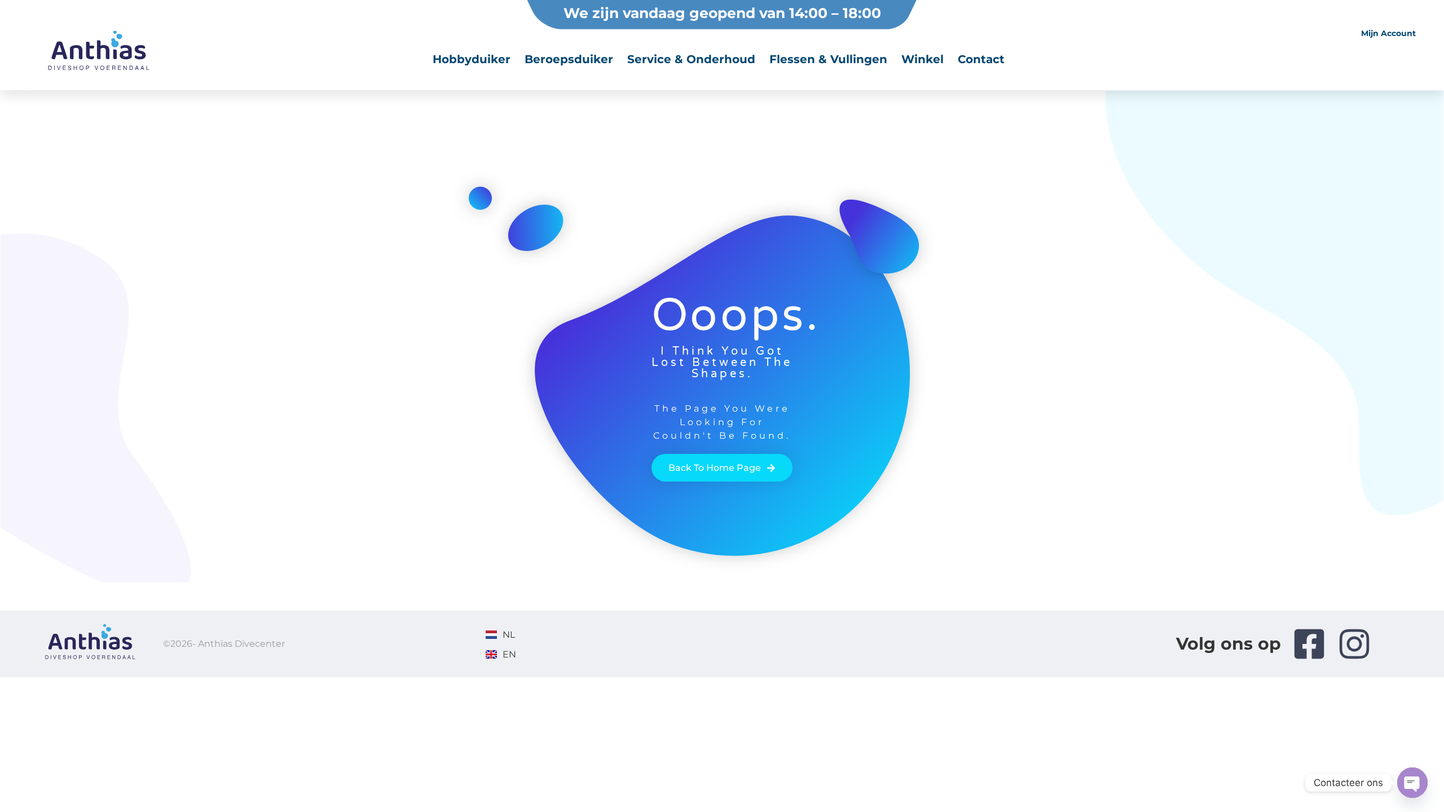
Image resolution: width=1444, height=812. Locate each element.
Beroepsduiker (569, 59)
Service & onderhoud (691, 59)
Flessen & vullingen (828, 59)
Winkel (922, 59)
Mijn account (1388, 33)
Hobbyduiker (471, 59)
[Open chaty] (1412, 782)
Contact (981, 59)
